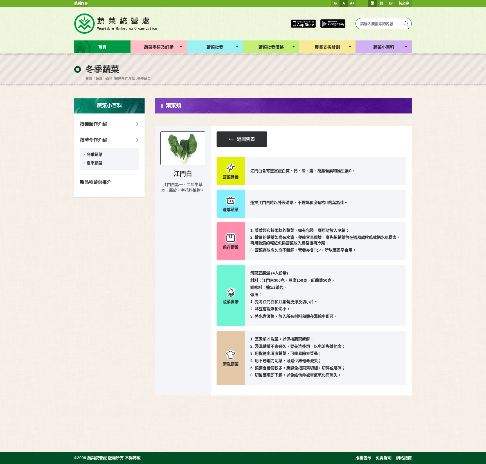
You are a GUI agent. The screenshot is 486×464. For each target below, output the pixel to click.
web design (9, 462)
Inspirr (28, 462)
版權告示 (363, 458)
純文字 (404, 3)
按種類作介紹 (93, 124)
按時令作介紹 (125, 78)
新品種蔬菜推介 (95, 182)
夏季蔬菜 (94, 163)
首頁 (89, 78)
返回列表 (246, 139)
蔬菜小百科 (104, 78)
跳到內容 (81, 3)
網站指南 (404, 458)
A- (335, 3)
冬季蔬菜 (144, 78)
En (391, 3)
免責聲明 (384, 458)
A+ (352, 3)
